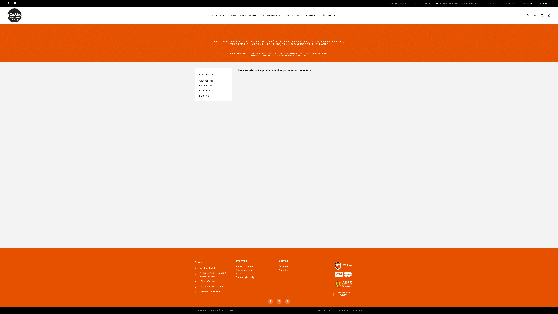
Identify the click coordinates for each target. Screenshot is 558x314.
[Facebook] (8, 3)
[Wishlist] (542, 16)
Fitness (311, 15)
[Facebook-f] (270, 301)
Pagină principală (239, 53)
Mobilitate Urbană (244, 15)
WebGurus (357, 310)
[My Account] (535, 15)
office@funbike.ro (422, 3)
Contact (545, 3)
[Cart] (549, 16)
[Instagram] (15, 3)
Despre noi (528, 3)
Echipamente (271, 15)
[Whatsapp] (287, 301)
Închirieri (329, 15)
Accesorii (293, 15)
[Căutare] (528, 15)
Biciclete (218, 15)
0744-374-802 (399, 3)
